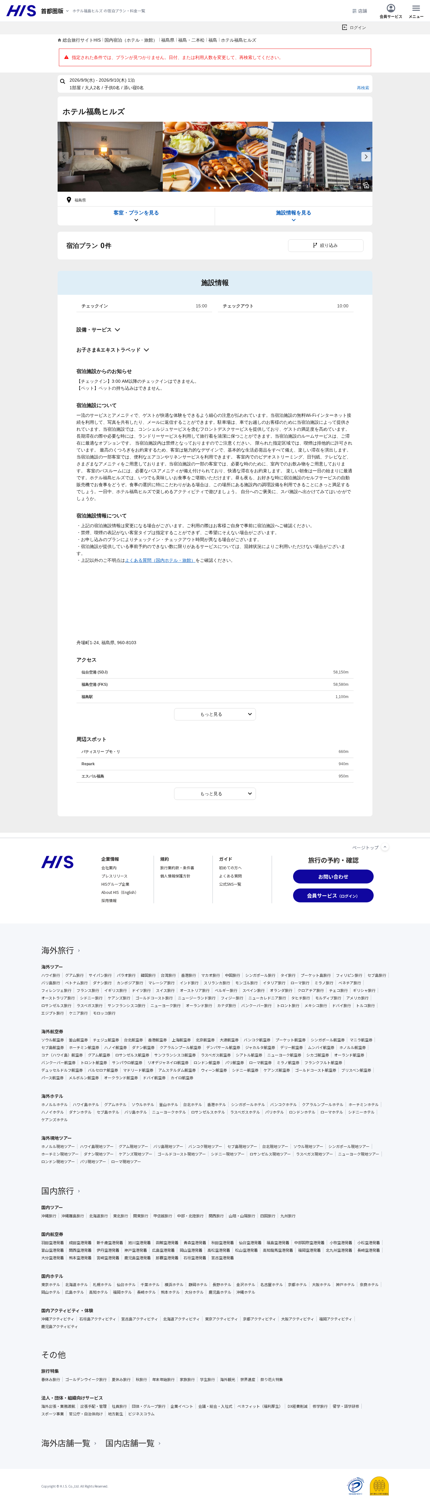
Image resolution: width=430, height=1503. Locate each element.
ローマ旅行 (300, 982)
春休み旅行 (50, 1379)
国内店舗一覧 (130, 1442)
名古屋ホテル (271, 1284)
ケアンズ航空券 (276, 1070)
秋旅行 (141, 1379)
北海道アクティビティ (181, 1318)
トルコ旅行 (365, 1005)
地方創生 (115, 1413)
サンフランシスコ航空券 (175, 1054)
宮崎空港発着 (108, 1257)
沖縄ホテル (245, 1292)
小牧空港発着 (341, 1242)
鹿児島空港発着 (137, 1257)
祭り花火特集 (271, 1379)
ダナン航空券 (143, 1047)
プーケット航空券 (290, 1039)
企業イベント (182, 1406)
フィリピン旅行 (349, 975)
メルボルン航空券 (84, 1077)
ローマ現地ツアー (126, 1161)
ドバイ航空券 (154, 1077)
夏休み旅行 (121, 1379)
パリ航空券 (234, 1062)
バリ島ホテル (135, 1112)
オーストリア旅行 (195, 990)
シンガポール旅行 (260, 975)
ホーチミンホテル (363, 1104)
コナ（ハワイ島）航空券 (62, 1054)
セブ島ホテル (108, 1112)
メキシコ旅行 (315, 1005)
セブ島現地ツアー (242, 1146)
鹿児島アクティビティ (59, 1326)
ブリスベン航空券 (356, 1070)
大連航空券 (229, 1039)
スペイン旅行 (253, 990)
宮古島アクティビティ (139, 1318)
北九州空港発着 (339, 1250)
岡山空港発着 (191, 1250)
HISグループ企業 (115, 884)
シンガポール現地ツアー (349, 1146)
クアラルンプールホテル (322, 1104)
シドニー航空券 (245, 1070)
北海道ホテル (76, 1284)
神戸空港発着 (135, 1250)
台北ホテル (192, 1104)
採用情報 (108, 900)
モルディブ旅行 (328, 997)
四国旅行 (267, 1215)
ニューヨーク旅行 (165, 1005)
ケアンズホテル (54, 1119)
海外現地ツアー (56, 1138)
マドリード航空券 (138, 1070)
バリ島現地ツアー (168, 1146)
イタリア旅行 (274, 982)
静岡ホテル (198, 1284)
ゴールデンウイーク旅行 (86, 1379)
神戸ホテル (345, 1284)
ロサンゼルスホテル (208, 1112)
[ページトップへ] (385, 847)
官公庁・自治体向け (86, 1413)
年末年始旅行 (163, 1379)
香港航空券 (157, 1039)
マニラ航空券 (361, 1039)
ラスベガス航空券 (216, 1054)
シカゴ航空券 (317, 1054)
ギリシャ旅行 (364, 990)
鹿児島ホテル (220, 1292)
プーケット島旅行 (316, 975)
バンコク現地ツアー (205, 1146)
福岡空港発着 (309, 1250)
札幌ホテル (102, 1284)
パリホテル (274, 1112)
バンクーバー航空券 (58, 1062)
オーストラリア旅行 (58, 997)
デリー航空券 (291, 1047)
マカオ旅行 (210, 975)
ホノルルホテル (54, 1104)
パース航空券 (52, 1077)
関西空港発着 (80, 1250)
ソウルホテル (143, 1104)
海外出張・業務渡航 (58, 1406)
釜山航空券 (78, 1039)
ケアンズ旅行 (119, 997)
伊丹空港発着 (108, 1250)
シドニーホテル (361, 1112)
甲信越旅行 (162, 1215)
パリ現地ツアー (93, 1161)
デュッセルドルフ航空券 (62, 1070)
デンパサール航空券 (223, 1047)
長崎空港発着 (368, 1250)
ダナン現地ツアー (99, 1153)
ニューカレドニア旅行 (267, 997)
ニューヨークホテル (169, 1112)
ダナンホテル (80, 1112)
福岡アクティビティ (335, 1318)
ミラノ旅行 (323, 982)
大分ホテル (194, 1292)
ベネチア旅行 (349, 982)
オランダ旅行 (281, 990)
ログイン (358, 27)
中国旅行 (232, 975)
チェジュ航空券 (106, 1039)
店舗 (362, 11)
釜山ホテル (168, 1104)
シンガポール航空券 (328, 1039)
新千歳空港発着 (110, 1242)
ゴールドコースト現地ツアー (181, 1153)
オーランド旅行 (199, 1005)
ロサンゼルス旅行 (56, 1005)
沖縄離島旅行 (72, 1215)
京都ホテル (297, 1284)
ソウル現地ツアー (308, 1146)
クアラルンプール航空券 (180, 1047)
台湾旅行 (168, 975)
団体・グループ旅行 (149, 1406)
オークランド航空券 (121, 1077)
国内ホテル (52, 1276)
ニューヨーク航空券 (284, 1054)
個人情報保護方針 (175, 875)
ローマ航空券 (260, 1062)
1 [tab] (209, 188)
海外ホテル (52, 1096)
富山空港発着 (52, 1250)
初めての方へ (230, 867)
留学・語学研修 (346, 1406)
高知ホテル (98, 1292)
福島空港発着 (278, 1242)
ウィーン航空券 (214, 1070)
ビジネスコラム (141, 1413)
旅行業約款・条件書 (177, 867)
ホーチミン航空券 (84, 1047)
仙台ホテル (126, 1284)
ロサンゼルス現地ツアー (270, 1153)
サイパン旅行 (100, 975)
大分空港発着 (52, 1257)
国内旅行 (57, 1190)
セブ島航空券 (52, 1047)
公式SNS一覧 (230, 884)
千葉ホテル (150, 1284)
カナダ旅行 (226, 1005)
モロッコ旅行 (104, 1013)
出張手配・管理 (93, 1406)
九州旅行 (288, 1215)
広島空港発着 (163, 1250)
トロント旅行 (288, 1005)
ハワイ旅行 (50, 975)
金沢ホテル (245, 1284)
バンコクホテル (283, 1104)
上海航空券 (181, 1039)
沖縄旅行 (48, 1215)
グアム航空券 (99, 1054)
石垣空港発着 (195, 1257)
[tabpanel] (110, 157)
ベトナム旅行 (76, 982)
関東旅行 (140, 1215)
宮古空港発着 (222, 1257)
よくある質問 (230, 875)
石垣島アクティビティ (97, 1318)
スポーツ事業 (52, 1413)
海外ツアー (52, 967)
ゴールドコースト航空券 (315, 1070)
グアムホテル (115, 1104)
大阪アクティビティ (297, 1318)
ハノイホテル (52, 1112)
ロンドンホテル (302, 1112)
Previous (64, 156)
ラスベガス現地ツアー (314, 1153)
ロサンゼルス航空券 (132, 1054)
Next (366, 156)
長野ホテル (221, 1284)
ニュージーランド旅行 (197, 997)
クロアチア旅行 (310, 990)
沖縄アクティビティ (57, 1318)
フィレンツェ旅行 (56, 990)
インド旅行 (189, 982)
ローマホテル (331, 1112)
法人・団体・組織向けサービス (72, 1398)
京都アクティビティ (259, 1318)
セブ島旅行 (376, 975)
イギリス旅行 (115, 990)
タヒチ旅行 (300, 997)
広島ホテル (74, 1292)
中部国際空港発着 (309, 1242)
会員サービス (391, 16)
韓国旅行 (148, 975)
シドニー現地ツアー (228, 1153)
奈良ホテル (369, 1284)
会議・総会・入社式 (215, 1406)
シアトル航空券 (249, 1054)
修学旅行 (320, 1406)
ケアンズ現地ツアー (135, 1153)
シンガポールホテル (248, 1104)
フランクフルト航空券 (323, 1062)
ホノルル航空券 (352, 1047)
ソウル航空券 (52, 1039)
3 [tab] (220, 188)
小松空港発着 (368, 1242)
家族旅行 (187, 1379)
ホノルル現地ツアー (58, 1146)
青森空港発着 (195, 1242)
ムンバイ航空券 (321, 1047)
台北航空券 (133, 1039)
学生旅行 (207, 1379)
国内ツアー (52, 1207)
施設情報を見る (293, 212)
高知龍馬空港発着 (278, 1250)
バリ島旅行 (50, 982)
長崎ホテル (146, 1292)
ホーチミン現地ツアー (60, 1153)
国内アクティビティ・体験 (67, 1310)
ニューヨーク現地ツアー (358, 1153)
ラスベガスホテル (245, 1112)
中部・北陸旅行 (190, 1215)
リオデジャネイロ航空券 (168, 1062)
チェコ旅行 (338, 990)
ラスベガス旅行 (89, 1005)
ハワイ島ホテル (86, 1104)
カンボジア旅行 (130, 982)
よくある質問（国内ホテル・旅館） (160, 560)
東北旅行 (120, 1215)
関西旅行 (216, 1215)
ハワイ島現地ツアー (97, 1146)
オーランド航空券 (349, 1054)
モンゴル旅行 (246, 982)
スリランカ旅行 (217, 982)
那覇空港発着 (167, 1257)
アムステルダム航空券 (177, 1070)
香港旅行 (188, 975)
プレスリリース (114, 875)
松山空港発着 (246, 1250)
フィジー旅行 (232, 997)
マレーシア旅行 (161, 982)
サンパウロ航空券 (127, 1062)
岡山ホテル (50, 1292)
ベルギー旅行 (226, 990)
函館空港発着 (167, 1242)
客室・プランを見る (136, 212)
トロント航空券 (94, 1062)
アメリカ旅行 (357, 997)
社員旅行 (119, 1406)
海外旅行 (57, 950)
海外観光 (227, 1379)
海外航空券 (52, 1031)
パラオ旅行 (126, 975)
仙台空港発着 (250, 1242)
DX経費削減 (298, 1406)
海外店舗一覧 (65, 1442)
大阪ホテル (321, 1284)
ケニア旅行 (78, 1013)
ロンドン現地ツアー (58, 1161)
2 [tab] (215, 188)
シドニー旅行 (91, 997)
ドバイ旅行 (341, 1005)
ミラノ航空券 (288, 1062)
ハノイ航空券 (115, 1047)
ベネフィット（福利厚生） (260, 1406)
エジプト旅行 (52, 1013)
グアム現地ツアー (133, 1146)
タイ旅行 (288, 975)
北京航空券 (205, 1039)
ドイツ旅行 (141, 990)
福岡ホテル (122, 1292)
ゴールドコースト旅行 (154, 997)
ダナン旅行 (102, 982)
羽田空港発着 (52, 1242)
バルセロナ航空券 (103, 1070)
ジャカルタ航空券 (260, 1047)
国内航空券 (52, 1234)
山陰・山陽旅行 (242, 1215)
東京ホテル (50, 1284)
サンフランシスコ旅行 (126, 1005)
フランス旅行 (87, 990)
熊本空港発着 (80, 1257)
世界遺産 (247, 1379)
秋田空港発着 (222, 1242)
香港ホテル (216, 1104)
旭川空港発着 (139, 1242)
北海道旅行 (98, 1215)
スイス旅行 (165, 990)
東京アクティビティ (221, 1318)
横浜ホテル (174, 1284)
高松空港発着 (218, 1250)
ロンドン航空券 (207, 1062)
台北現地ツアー (275, 1146)
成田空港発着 (80, 1242)
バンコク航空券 (257, 1039)
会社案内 (108, 867)
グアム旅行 (74, 975)
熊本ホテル (170, 1292)
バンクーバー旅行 (256, 1005)
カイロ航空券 (182, 1077)
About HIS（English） (120, 892)
